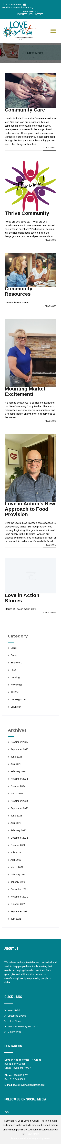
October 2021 (18, 904)
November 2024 (19, 778)
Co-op (14, 655)
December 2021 (19, 889)
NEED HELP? (30, 11)
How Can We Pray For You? (23, 1026)
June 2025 (16, 756)
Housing (15, 677)
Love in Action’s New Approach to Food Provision (30, 509)
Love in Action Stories (22, 597)
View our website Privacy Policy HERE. (30, 1138)
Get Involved (14, 1031)
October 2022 (18, 845)
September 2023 (19, 808)
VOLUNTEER (36, 14)
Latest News (14, 1021)
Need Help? (14, 1010)
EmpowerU (16, 662)
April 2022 (16, 860)
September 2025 (19, 749)
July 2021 (16, 918)
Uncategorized (18, 699)
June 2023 (16, 815)
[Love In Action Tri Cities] (19, 21)
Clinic (13, 648)
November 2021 (19, 896)
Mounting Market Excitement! (25, 391)
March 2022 (17, 867)
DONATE (22, 14)
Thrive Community (27, 213)
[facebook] (5, 1112)
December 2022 (19, 837)
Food (13, 670)
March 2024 (17, 793)
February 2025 (18, 771)
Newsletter (16, 684)
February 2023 (18, 830)
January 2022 (18, 882)
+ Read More (49, 148)
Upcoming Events (17, 1015)
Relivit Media (32, 1134)
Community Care (25, 110)
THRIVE (15, 692)
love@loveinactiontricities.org (29, 1085)
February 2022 (18, 874)
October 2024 (18, 786)
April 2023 (16, 823)
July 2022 (16, 852)
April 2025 (16, 764)
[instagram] (7, 1112)
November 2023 (19, 801)
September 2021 (19, 911)
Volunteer (16, 706)
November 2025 (19, 742)
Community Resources (18, 291)
